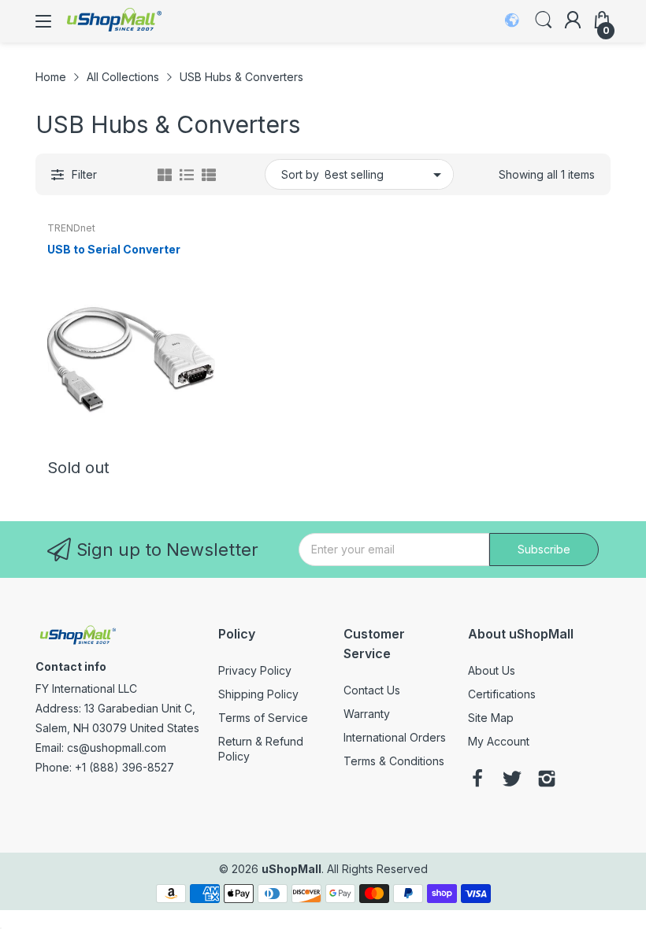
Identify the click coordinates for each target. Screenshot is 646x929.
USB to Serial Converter (113, 249)
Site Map (491, 717)
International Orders (394, 737)
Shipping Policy (258, 694)
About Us (491, 670)
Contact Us (371, 690)
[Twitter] (512, 780)
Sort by (300, 174)
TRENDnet (71, 228)
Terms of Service (263, 717)
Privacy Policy (254, 670)
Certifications (502, 694)
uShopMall (291, 868)
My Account (498, 741)
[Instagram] (546, 780)
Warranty (366, 713)
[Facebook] (477, 780)
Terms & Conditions (393, 761)
